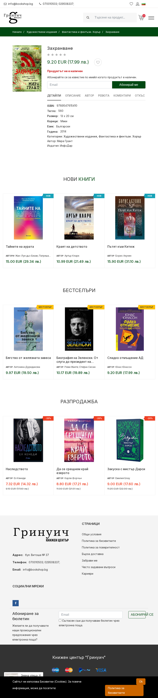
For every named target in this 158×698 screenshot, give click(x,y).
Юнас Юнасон (123, 366)
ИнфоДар (66, 145)
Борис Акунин (123, 255)
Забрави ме (89, 560)
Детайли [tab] (54, 95)
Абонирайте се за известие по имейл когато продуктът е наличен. (92, 77)
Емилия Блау (122, 478)
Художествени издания (80, 136)
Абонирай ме (128, 84)
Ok (141, 681)
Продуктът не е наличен (65, 71)
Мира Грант (65, 141)
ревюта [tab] (103, 95)
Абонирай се (138, 614)
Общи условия (91, 534)
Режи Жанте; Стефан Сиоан (80, 366)
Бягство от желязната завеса (28, 358)
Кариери (87, 573)
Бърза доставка (92, 554)
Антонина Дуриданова (27, 366)
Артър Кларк (72, 255)
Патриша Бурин (48, 255)
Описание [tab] (73, 95)
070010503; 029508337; (58, 3)
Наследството (17, 469)
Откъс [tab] (140, 95)
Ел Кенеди (20, 478)
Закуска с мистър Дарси (126, 469)
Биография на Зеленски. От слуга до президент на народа (77, 360)
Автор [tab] (89, 95)
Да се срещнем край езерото (72, 471)
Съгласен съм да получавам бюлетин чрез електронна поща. (89, 623)
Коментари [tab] (122, 95)
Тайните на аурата (20, 246)
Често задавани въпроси (98, 567)
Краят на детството (71, 246)
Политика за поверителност (101, 547)
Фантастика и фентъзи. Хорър (120, 136)
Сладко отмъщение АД (125, 358)
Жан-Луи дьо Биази (26, 255)
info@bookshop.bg (20, 3)
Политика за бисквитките (99, 540)
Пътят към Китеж (121, 246)
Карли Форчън (73, 478)
